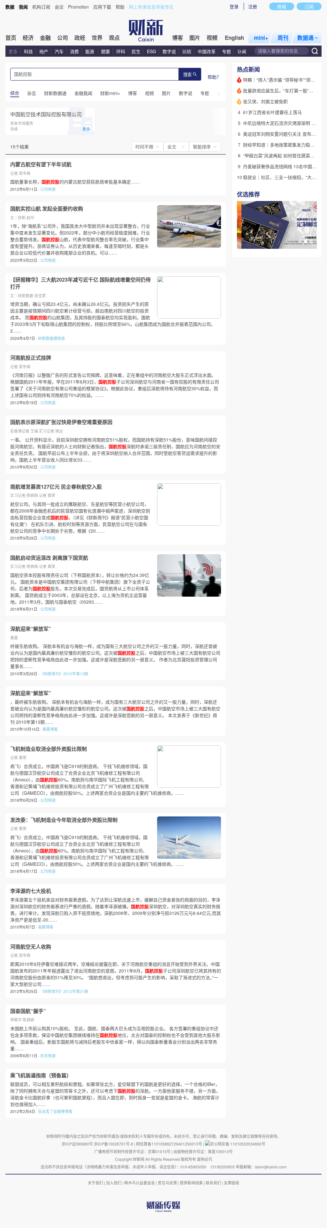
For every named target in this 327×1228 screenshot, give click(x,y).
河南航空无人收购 (30, 946)
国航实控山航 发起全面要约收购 (46, 208)
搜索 (187, 74)
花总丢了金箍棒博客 (55, 1111)
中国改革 (207, 51)
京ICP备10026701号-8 (114, 1143)
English (234, 37)
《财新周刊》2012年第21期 (64, 991)
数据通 (305, 37)
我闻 (23, 7)
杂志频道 (48, 1055)
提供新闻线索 (191, 1182)
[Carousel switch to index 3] (311, 241)
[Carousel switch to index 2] (305, 241)
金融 (45, 37)
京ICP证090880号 (77, 1143)
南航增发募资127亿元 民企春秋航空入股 (56, 486)
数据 (9, 7)
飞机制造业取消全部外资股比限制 (48, 748)
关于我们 (95, 1182)
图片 (194, 37)
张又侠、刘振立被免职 (265, 101)
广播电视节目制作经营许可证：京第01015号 (132, 1151)
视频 (212, 37)
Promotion (78, 7)
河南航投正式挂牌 (30, 357)
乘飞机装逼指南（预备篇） (41, 1075)
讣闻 (241, 51)
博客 (177, 37)
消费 (74, 51)
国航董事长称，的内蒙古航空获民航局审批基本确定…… (75, 181)
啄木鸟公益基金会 (140, 1182)
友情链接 (231, 1182)
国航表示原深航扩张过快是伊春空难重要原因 (61, 422)
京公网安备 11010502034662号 (237, 1143)
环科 (120, 51)
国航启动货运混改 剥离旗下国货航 (49, 557)
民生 (136, 51)
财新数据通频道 (51, 338)
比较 (186, 51)
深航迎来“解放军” (30, 628)
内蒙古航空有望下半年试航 (41, 164)
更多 (13, 51)
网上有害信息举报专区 (151, 7)
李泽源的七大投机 (30, 890)
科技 (28, 51)
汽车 (59, 51)
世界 (97, 37)
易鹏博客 (45, 927)
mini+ (261, 37)
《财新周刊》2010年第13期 (64, 673)
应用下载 (102, 7)
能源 (90, 51)
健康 (105, 51)
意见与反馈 (167, 1182)
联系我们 (213, 1182)
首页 (10, 37)
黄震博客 (50, 729)
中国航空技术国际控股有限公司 (46, 114)
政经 (79, 37)
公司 (62, 37)
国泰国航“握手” (28, 1011)
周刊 (283, 37)
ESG (151, 51)
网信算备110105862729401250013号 (169, 1143)
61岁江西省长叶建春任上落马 (272, 112)
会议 (59, 7)
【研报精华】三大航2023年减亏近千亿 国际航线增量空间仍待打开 (80, 283)
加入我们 (113, 1182)
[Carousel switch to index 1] (299, 241)
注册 (252, 6)
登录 (234, 6)
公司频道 (48, 189)
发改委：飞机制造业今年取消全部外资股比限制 (64, 819)
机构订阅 (41, 7)
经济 (28, 37)
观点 (114, 37)
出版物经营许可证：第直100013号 (203, 1151)
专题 (226, 51)
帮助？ (214, 77)
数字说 (169, 51)
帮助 (120, 7)
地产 (43, 51)
